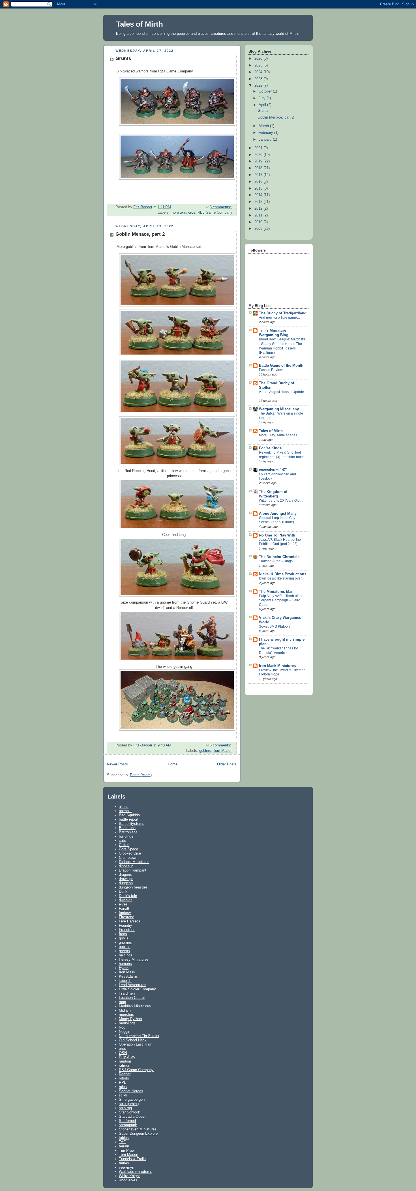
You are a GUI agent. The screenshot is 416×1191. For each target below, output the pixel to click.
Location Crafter (132, 997)
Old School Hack (133, 1040)
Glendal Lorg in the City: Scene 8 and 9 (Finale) (277, 520)
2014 (258, 195)
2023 (258, 79)
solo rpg (125, 1108)
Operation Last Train (135, 1044)
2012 (258, 209)
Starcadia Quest (132, 1116)
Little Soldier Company (137, 989)
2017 (258, 175)
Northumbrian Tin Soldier (139, 1036)
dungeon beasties (133, 887)
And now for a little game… (279, 317)
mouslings (127, 1023)
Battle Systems (131, 823)
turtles (124, 1163)
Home (172, 764)
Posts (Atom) (141, 775)
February (266, 133)
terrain (124, 1146)
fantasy (125, 913)
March (264, 126)
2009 (258, 229)
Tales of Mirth (139, 24)
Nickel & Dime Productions (282, 574)
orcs (191, 212)
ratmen (124, 1065)
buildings (126, 836)
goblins (205, 751)
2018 (258, 168)
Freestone (127, 930)
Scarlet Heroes (131, 1091)
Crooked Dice (130, 853)
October (266, 91)
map (122, 1002)
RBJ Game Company (215, 212)
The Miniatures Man (276, 592)
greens (124, 951)
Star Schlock (129, 1112)
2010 (258, 222)
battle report (128, 819)
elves (123, 904)
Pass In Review (271, 370)
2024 (258, 72)
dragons (125, 874)
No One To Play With (277, 535)
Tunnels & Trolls (132, 1159)
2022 (258, 85)
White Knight (129, 1176)
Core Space (128, 849)
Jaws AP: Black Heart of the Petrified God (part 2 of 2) (280, 542)
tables (124, 1138)
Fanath (124, 908)
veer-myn (126, 1167)
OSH (123, 1053)
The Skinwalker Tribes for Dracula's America (278, 650)
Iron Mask (127, 972)
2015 (258, 188)
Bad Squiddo (129, 815)
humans (125, 964)
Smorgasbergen (132, 1099)
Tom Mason (222, 751)
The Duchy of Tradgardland (282, 313)
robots (124, 1078)
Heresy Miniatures (134, 959)
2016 (258, 182)
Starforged (127, 1121)
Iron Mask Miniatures (277, 666)
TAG (122, 1142)
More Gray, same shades (278, 435)
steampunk (128, 1125)
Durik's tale (128, 896)
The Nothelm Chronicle (279, 557)
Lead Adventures (132, 985)
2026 (258, 59)
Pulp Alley (127, 1057)
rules (123, 1087)
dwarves (125, 900)
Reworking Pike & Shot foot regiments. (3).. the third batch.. (282, 454)
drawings (126, 879)
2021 (258, 148)
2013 (258, 202)
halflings (125, 955)
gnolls (123, 938)
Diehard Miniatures (134, 862)
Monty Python (130, 1019)
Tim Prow (126, 1150)
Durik (123, 891)
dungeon (126, 883)
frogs (123, 934)
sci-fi (123, 1095)
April (263, 105)
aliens (123, 806)
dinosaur (126, 866)
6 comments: (221, 207)
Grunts (123, 58)
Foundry (125, 925)
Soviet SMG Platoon (274, 626)
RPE (122, 1082)
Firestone (126, 917)
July (263, 98)
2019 (258, 161)
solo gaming (129, 1104)
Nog (122, 1027)
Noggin (124, 1031)
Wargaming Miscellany (279, 409)
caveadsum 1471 (273, 470)
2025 (258, 65)
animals (125, 811)
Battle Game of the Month (281, 366)
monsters (178, 212)
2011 (258, 215)
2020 (258, 155)
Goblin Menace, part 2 (140, 234)
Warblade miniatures (135, 1171)
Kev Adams (128, 976)
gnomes (125, 942)
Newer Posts (117, 764)
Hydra (123, 968)
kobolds (125, 980)
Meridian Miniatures (135, 1006)
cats (122, 840)
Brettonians (128, 832)
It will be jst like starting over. (280, 578)
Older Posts (227, 764)
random (125, 1061)
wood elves (128, 1180)
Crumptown (128, 857)
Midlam (125, 1010)
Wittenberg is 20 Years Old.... (281, 501)
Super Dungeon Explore (138, 1133)
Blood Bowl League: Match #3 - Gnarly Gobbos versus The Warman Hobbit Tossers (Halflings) (282, 346)
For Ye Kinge (270, 448)
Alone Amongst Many (278, 514)
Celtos (124, 845)
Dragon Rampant (132, 870)
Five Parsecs (130, 921)
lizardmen (127, 993)
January (266, 139)
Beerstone (127, 828)
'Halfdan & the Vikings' (276, 561)
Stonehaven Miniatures (137, 1129)
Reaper (124, 1074)
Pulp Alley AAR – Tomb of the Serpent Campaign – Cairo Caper (281, 600)
